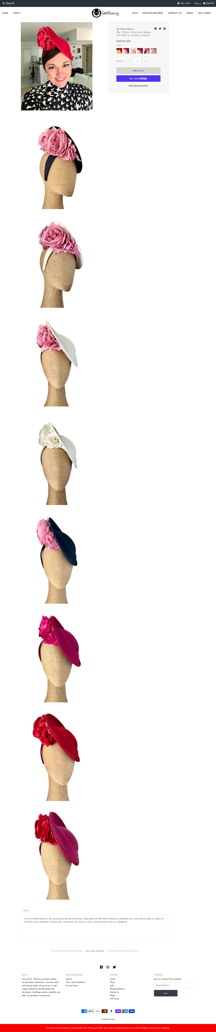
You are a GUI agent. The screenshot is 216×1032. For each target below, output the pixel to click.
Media (190, 13)
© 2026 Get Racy (108, 1019)
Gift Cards (204, 13)
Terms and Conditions (75, 982)
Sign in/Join (185, 3)
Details (26, 911)
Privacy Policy (72, 985)
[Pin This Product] (164, 28)
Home (5, 13)
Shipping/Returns (152, 13)
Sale (134, 13)
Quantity (119, 61)
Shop (16, 13)
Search (69, 978)
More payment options (138, 85)
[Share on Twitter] (160, 28)
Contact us (175, 13)
